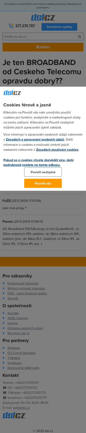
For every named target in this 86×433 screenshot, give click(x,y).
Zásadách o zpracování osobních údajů (35, 139)
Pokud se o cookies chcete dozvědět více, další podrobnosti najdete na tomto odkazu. (38, 162)
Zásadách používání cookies (57, 149)
